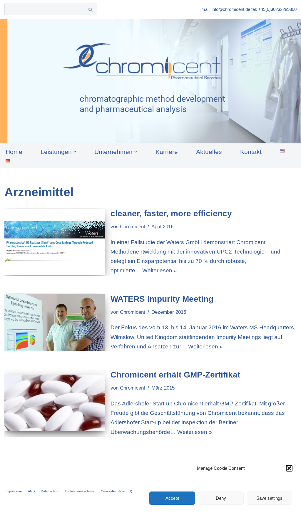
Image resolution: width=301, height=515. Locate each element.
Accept (172, 498)
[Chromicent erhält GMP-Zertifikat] (54, 403)
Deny (221, 498)
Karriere (166, 151)
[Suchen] (90, 9)
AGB (31, 491)
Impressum (14, 491)
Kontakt (251, 151)
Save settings (269, 498)
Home (14, 151)
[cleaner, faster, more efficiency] (54, 242)
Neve (11, 507)
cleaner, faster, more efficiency (171, 213)
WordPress (76, 507)
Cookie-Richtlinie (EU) (116, 491)
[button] (289, 468)
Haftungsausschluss (80, 491)
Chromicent (132, 226)
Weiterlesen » (159, 270)
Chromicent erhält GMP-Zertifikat (175, 374)
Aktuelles (209, 151)
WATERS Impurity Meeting (162, 298)
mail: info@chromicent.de (225, 9)
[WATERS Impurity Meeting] (54, 322)
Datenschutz (50, 491)
